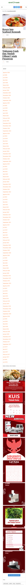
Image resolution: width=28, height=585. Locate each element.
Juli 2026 (5, 75)
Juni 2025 (5, 108)
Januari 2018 (6, 334)
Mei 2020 (5, 263)
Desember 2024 (7, 123)
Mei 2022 (5, 202)
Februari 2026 (6, 87)
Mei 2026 (5, 80)
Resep (7, 34)
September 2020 (7, 253)
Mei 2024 (5, 141)
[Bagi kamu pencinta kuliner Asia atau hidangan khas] (14, 517)
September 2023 (7, 161)
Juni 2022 (5, 199)
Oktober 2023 (6, 159)
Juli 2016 (5, 359)
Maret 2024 (6, 146)
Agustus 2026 (6, 72)
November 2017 (7, 339)
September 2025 (7, 100)
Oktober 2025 (6, 98)
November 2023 (7, 156)
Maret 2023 (6, 176)
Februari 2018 (6, 331)
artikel (10, 583)
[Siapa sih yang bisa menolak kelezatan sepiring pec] (14, 381)
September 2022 (7, 192)
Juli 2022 (5, 197)
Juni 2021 (5, 230)
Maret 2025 (6, 115)
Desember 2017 (7, 336)
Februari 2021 (6, 240)
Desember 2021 (7, 214)
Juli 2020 (5, 258)
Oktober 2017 (6, 341)
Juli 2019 (5, 288)
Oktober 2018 (6, 311)
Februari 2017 (6, 354)
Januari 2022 (6, 212)
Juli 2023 (5, 166)
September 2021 (7, 222)
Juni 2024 (5, 138)
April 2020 (5, 265)
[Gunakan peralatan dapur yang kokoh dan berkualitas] (14, 562)
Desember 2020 (7, 245)
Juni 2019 (5, 291)
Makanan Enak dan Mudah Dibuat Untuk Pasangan (10, 54)
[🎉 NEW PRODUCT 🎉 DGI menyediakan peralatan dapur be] (14, 426)
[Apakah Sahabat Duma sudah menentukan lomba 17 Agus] (14, 539)
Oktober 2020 (6, 250)
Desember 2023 (7, 153)
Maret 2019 (6, 298)
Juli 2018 (5, 319)
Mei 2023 (5, 171)
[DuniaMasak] (14, 2)
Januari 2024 (6, 151)
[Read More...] (3, 35)
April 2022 (5, 204)
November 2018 (7, 308)
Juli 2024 (5, 136)
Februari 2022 (6, 209)
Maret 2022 (6, 207)
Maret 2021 (6, 237)
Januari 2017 (6, 357)
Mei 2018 (5, 324)
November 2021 (7, 217)
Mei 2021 (5, 232)
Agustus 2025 (6, 103)
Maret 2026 (6, 85)
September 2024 (7, 131)
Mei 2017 (5, 349)
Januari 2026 (6, 90)
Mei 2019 (5, 293)
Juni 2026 (5, 77)
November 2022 (7, 187)
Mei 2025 (5, 110)
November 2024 (7, 126)
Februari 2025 (6, 118)
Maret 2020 (6, 268)
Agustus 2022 (6, 194)
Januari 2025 (6, 120)
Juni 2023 (5, 169)
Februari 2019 (6, 301)
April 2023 (5, 174)
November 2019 (7, 278)
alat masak (6, 583)
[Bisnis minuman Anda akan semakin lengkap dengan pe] (14, 494)
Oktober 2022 (6, 189)
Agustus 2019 (6, 286)
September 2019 (7, 283)
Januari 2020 (6, 273)
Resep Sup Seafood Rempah (11, 30)
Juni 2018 (5, 321)
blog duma (18, 583)
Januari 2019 (6, 303)
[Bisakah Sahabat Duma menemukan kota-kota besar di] (14, 471)
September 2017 (7, 344)
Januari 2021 (6, 242)
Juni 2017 (5, 347)
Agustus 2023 (6, 164)
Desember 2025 (7, 93)
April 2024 (5, 143)
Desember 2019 (7, 275)
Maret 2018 (6, 329)
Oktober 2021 (6, 220)
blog (14, 583)
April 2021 (5, 235)
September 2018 (7, 314)
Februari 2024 (6, 148)
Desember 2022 (7, 184)
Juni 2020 (5, 260)
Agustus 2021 (6, 225)
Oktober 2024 (6, 128)
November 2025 (7, 95)
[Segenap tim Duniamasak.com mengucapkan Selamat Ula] (14, 449)
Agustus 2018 (6, 316)
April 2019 (5, 296)
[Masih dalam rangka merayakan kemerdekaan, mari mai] (14, 403)
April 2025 (5, 113)
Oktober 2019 (6, 280)
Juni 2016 (5, 362)
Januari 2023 (6, 181)
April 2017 (5, 352)
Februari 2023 (6, 179)
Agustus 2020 (6, 255)
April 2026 (5, 82)
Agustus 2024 (6, 133)
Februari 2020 (6, 270)
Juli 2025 (5, 105)
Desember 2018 (7, 306)
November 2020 (7, 247)
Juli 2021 (5, 227)
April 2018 (5, 326)
